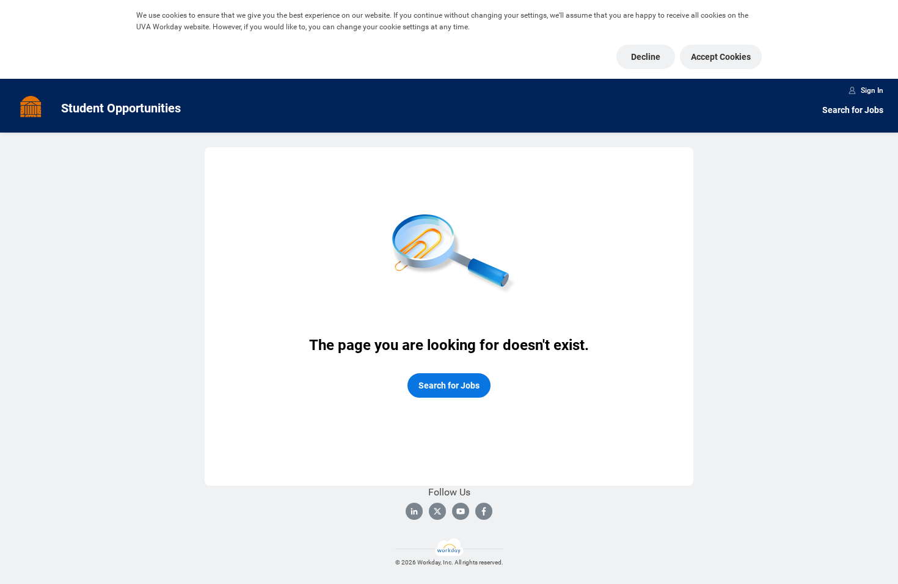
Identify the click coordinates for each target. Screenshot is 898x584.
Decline (645, 57)
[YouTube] (460, 511)
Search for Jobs (852, 110)
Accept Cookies (721, 57)
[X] (437, 511)
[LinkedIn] (414, 511)
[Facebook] (483, 511)
